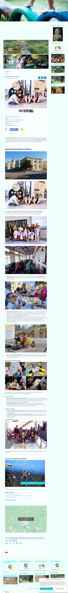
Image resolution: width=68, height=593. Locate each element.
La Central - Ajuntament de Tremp (13, 116)
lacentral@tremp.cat (15, 125)
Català (8, 592)
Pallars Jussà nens (10, 500)
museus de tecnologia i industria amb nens (18, 489)
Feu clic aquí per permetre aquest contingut (26, 519)
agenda (33, 10)
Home (6, 78)
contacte (51, 10)
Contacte (32, 588)
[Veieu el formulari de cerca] (56, 11)
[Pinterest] (64, 10)
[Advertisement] (26, 31)
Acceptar (46, 588)
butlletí (48, 10)
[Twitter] (60, 10)
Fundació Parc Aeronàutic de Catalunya (13, 494)
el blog (29, 588)
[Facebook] (58, 10)
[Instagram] (62, 10)
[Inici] (5, 73)
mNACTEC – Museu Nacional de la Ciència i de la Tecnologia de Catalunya (19, 495)
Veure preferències (60, 588)
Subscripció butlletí (38, 588)
